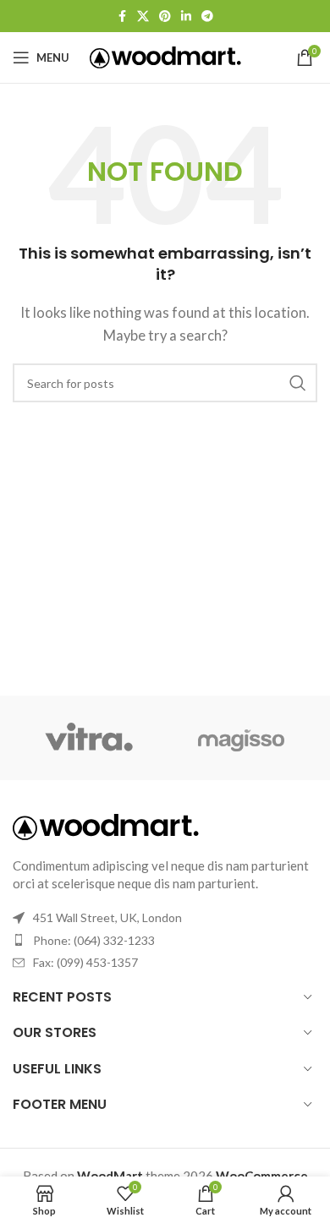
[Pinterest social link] (165, 16)
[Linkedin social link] (186, 16)
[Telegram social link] (207, 16)
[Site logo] (165, 55)
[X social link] (143, 16)
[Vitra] (89, 738)
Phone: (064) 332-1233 (94, 940)
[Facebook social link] (122, 16)
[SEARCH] (297, 382)
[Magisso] (241, 738)
